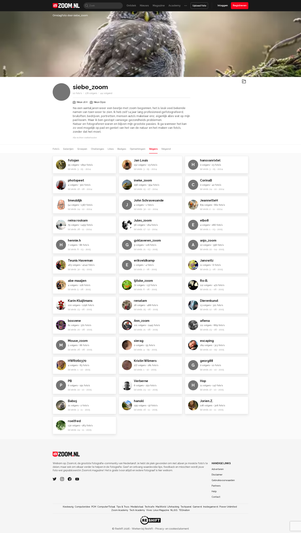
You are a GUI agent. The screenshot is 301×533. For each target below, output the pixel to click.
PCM (93, 506)
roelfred (74, 421)
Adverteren (218, 469)
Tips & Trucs (122, 506)
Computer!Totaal (106, 506)
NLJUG (173, 510)
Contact (216, 497)
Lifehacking (173, 506)
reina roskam (78, 220)
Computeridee (82, 506)
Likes (111, 149)
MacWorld (161, 506)
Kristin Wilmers (145, 361)
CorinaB (206, 180)
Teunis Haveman (80, 260)
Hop (203, 381)
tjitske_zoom (143, 281)
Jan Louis (141, 160)
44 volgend (106, 93)
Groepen (82, 149)
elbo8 (204, 220)
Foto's (56, 149)
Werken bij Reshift (142, 528)
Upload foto (199, 5)
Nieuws (144, 5)
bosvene (74, 321)
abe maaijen (77, 281)
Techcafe (149, 506)
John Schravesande (149, 200)
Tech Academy (137, 510)
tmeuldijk (75, 200)
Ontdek (131, 5)
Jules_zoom (143, 220)
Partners (216, 486)
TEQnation (184, 510)
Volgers (153, 149)
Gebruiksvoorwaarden (223, 480)
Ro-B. (204, 281)
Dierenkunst (209, 301)
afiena (205, 321)
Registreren (239, 5)
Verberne (141, 381)
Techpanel (185, 506)
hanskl (139, 401)
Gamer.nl (197, 506)
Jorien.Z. (206, 401)
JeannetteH (209, 200)
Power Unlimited (228, 506)
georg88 (206, 361)
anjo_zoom (208, 240)
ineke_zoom (143, 180)
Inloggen (223, 5)
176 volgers (91, 93)
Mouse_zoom (78, 341)
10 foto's (77, 93)
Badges (121, 149)
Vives (149, 510)
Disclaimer (217, 474)
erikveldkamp (144, 260)
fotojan (73, 160)
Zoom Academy (119, 510)
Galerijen (68, 149)
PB (70, 381)
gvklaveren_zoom (147, 240)
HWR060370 (77, 361)
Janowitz (207, 260)
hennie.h (74, 240)
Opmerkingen (137, 149)
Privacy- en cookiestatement (172, 528)
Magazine (159, 5)
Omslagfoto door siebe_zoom (70, 15)
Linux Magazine (161, 510)
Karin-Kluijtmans (80, 301)
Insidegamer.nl (210, 506)
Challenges (97, 149)
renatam (140, 301)
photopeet (76, 180)
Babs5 (72, 401)
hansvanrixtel (210, 160)
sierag (138, 341)
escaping (207, 341)
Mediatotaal (137, 506)
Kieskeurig (68, 506)
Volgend (166, 149)
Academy (175, 5)
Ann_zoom (141, 321)
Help (214, 491)
